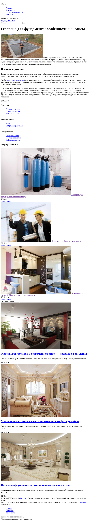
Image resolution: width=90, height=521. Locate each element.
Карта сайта (10, 513)
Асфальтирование (13, 140)
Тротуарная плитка (13, 138)
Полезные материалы (14, 12)
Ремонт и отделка (13, 111)
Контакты (9, 14)
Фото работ (10, 10)
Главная (9, 8)
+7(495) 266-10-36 (8, 21)
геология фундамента (15, 80)
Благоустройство (12, 136)
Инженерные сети (13, 109)
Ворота (8, 123)
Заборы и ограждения (14, 126)
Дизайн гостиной (13, 113)
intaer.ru (23, 498)
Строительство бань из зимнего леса (66, 241)
